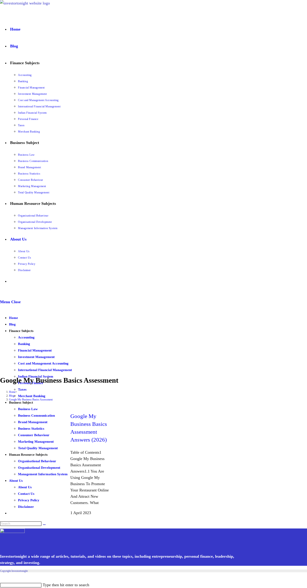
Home (13, 318)
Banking (24, 344)
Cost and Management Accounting (43, 363)
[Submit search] (44, 524)
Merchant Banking (31, 396)
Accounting (26, 337)
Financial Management (35, 350)
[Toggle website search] (10, 281)
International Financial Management (45, 370)
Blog (12, 324)
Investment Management (36, 357)
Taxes (22, 389)
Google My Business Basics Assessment (31, 399)
